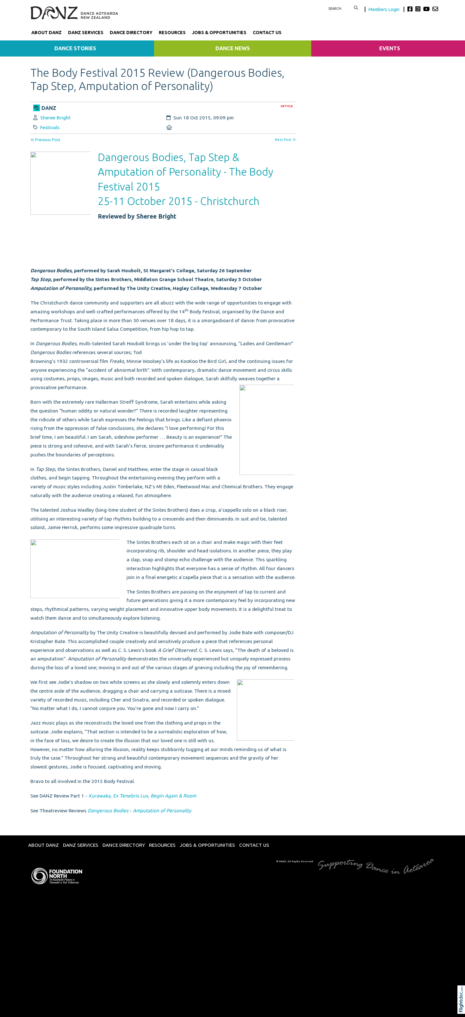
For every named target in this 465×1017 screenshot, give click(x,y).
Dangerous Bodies (108, 810)
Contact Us (267, 32)
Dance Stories (75, 48)
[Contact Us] (435, 9)
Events (389, 48)
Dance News (232, 48)
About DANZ (46, 32)
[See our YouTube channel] (427, 9)
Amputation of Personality (162, 810)
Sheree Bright (55, 117)
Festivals (49, 127)
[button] (462, 1008)
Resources (172, 32)
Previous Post (47, 140)
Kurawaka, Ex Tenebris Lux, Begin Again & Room (142, 795)
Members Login (384, 9)
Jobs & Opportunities (219, 32)
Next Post (283, 139)
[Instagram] (418, 9)
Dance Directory (131, 32)
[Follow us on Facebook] (410, 9)
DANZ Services (85, 32)
